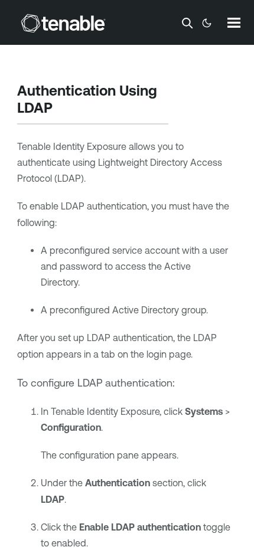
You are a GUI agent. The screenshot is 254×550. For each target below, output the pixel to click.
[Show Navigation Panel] (234, 22)
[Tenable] (63, 23)
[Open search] (187, 23)
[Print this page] (66, 109)
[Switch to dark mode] (206, 23)
